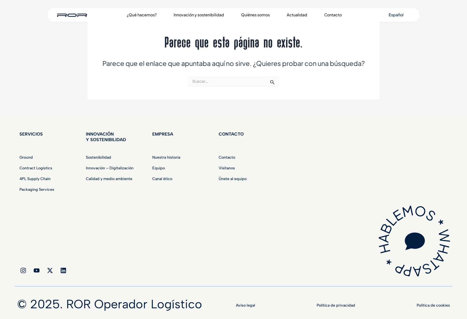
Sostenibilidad (98, 157)
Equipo (158, 168)
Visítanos (227, 168)
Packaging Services (36, 189)
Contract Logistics (35, 168)
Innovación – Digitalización (110, 168)
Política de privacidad (336, 305)
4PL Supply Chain (35, 178)
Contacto (227, 157)
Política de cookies (433, 305)
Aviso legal (245, 305)
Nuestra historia (166, 157)
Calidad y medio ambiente (109, 178)
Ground (26, 157)
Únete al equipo (233, 178)
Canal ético (162, 178)
